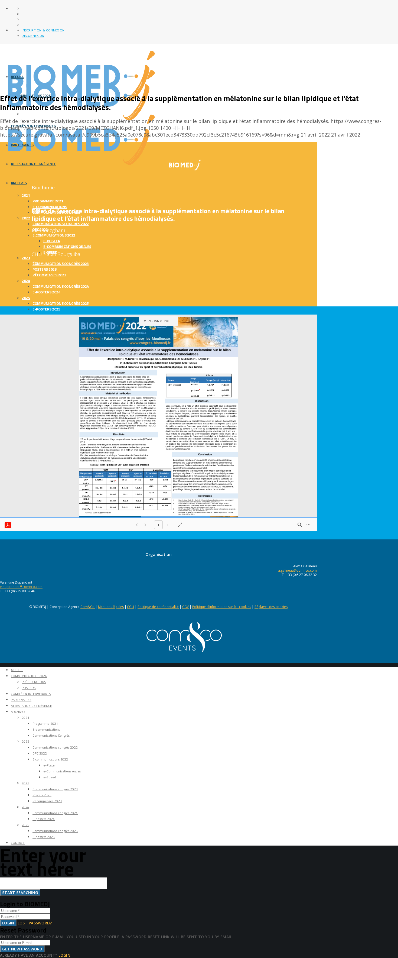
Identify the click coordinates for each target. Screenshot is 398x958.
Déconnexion (33, 36)
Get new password (22, 948)
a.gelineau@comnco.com (297, 570)
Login (8, 922)
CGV (185, 606)
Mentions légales (111, 606)
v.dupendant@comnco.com (21, 586)
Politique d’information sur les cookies (221, 606)
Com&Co (87, 606)
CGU (130, 606)
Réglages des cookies (271, 606)
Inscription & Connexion (43, 30)
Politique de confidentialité (158, 606)
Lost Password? (35, 922)
